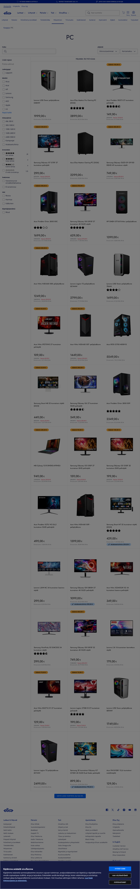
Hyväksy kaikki (120, 869)
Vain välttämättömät (120, 875)
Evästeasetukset (120, 882)
